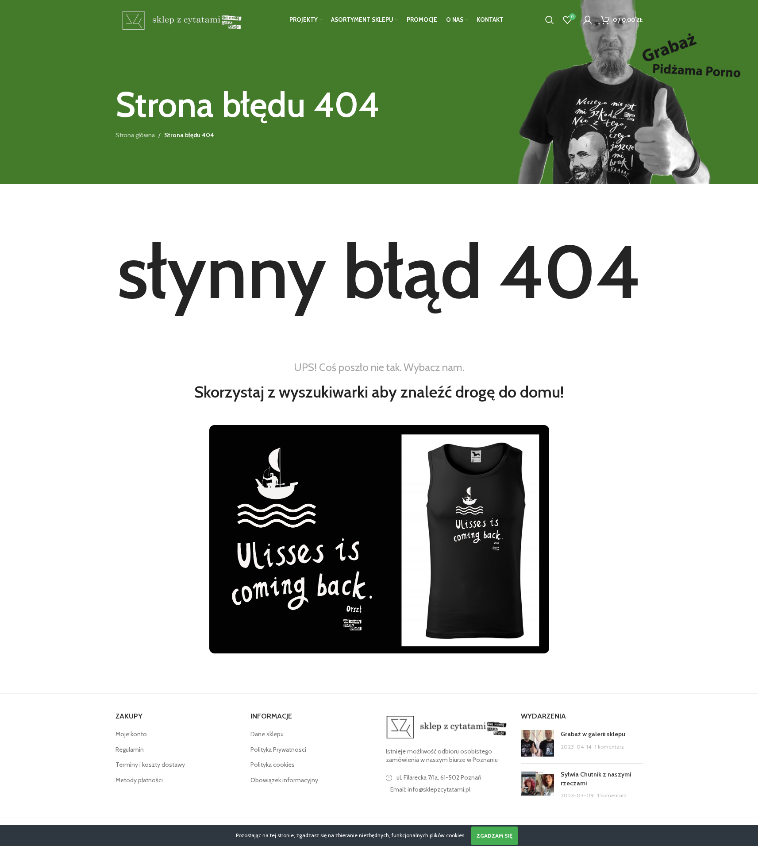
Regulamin (129, 749)
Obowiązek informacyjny (284, 780)
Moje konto (131, 734)
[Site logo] (180, 19)
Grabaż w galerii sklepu (593, 734)
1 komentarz (609, 746)
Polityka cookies (272, 765)
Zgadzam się (494, 835)
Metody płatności (139, 780)
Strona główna (135, 135)
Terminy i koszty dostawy (150, 765)
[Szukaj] (549, 20)
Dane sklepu (267, 734)
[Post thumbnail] (537, 743)
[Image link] (447, 726)
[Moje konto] (587, 20)
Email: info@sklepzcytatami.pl (430, 789)
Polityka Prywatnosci (278, 749)
